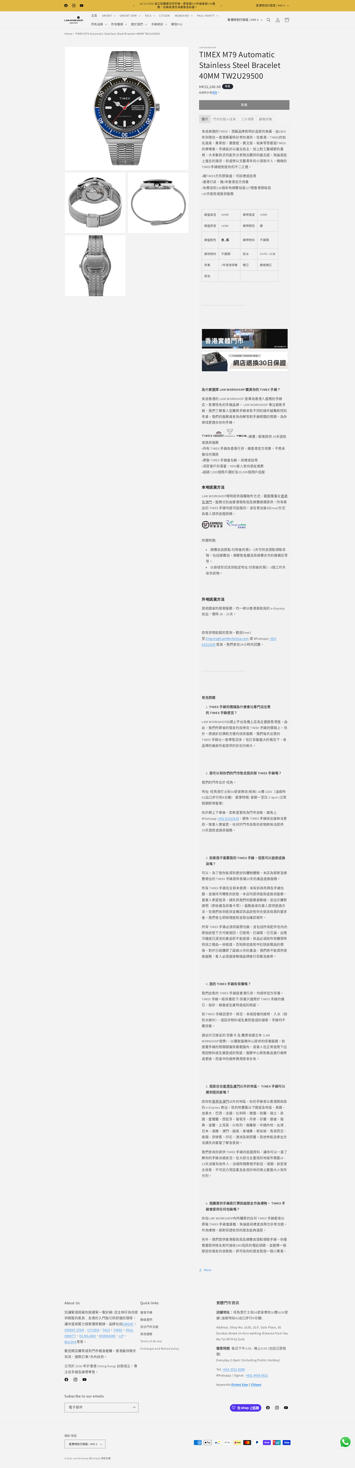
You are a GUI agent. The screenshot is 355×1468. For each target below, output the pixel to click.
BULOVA (71, 1342)
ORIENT (128, 1324)
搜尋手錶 (146, 1312)
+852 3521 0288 (233, 1369)
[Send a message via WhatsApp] (345, 1442)
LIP (121, 1336)
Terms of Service (151, 1341)
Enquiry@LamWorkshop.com (227, 638)
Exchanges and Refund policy (159, 1348)
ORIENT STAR (74, 1330)
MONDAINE (107, 1336)
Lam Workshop (81, 1458)
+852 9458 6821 (257, 1375)
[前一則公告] (133, 5)
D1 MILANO (88, 1336)
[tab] (205, 119)
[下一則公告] (221, 5)
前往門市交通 (149, 1326)
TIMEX (117, 1330)
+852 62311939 (228, 818)
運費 (214, 92)
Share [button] (207, 1270)
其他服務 (146, 1334)
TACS (106, 1330)
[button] (109, 15)
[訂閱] (133, 1407)
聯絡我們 (146, 1319)
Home (68, 34)
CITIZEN (93, 1330)
